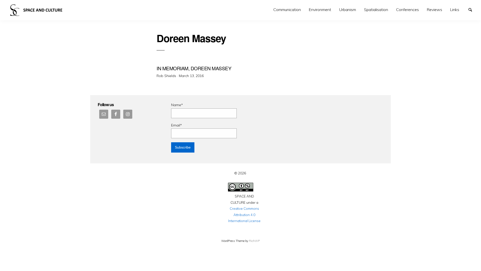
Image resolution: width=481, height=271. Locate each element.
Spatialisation (376, 9)
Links (454, 9)
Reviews (434, 9)
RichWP (254, 241)
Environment (320, 9)
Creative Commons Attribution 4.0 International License (244, 214)
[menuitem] (287, 9)
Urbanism (347, 9)
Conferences (407, 9)
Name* (177, 105)
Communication (287, 9)
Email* (176, 125)
